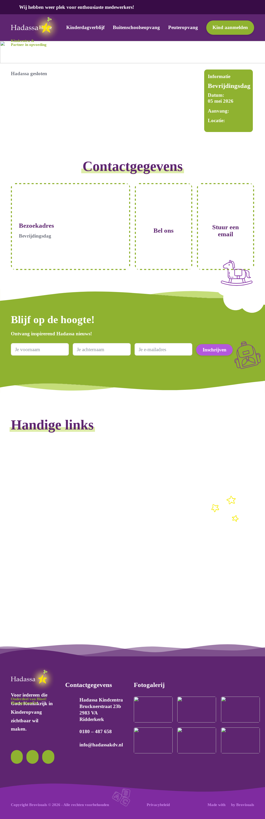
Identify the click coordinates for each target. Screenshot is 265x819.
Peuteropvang (183, 27)
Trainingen (191, 475)
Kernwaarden (24, 575)
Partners (19, 609)
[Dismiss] (259, 6)
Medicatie (20, 484)
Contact (103, 558)
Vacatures (189, 458)
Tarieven (104, 492)
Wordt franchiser (196, 484)
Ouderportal (107, 518)
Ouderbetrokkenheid (115, 509)
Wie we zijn (22, 558)
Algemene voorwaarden (204, 558)
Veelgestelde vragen (115, 566)
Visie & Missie (25, 583)
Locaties (103, 475)
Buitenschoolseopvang (136, 27)
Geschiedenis (24, 566)
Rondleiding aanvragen (118, 484)
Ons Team (21, 600)
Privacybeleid (193, 566)
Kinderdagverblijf (85, 27)
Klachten (104, 575)
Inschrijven (214, 349)
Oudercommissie (112, 501)
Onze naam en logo (30, 592)
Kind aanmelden (230, 27)
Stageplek (190, 467)
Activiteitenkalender (115, 458)
